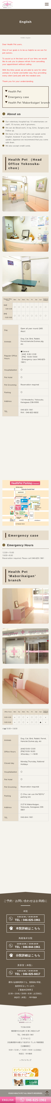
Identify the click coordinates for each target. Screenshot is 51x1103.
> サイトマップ (25, 1060)
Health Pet (14, 91)
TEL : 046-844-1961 (25, 946)
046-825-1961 (27, 410)
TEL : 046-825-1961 (25, 1035)
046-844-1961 (27, 817)
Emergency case (18, 97)
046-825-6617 (25, 973)
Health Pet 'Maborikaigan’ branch (29, 102)
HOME (23, 37)
